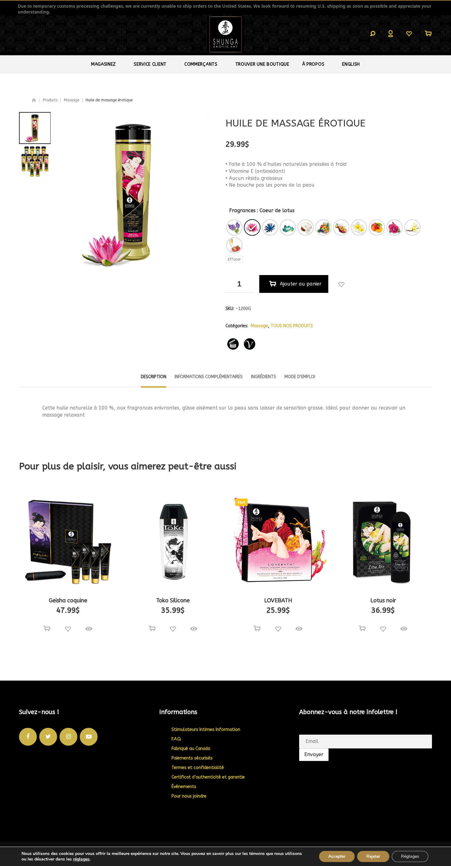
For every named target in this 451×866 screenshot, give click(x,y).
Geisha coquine (68, 600)
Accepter (336, 856)
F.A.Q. (176, 739)
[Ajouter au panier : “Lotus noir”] (362, 629)
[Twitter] (48, 737)
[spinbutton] (239, 284)
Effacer (234, 259)
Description (153, 376)
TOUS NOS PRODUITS (292, 325)
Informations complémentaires (209, 376)
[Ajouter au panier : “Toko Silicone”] (152, 629)
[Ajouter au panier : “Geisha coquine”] (47, 629)
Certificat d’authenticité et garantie (208, 777)
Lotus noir (383, 600)
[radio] (234, 227)
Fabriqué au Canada (191, 748)
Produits (50, 100)
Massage (71, 100)
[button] (248, 279)
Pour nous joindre (189, 796)
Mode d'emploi (299, 376)
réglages (81, 859)
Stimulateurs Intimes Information (206, 729)
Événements (184, 786)
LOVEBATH (278, 600)
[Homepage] (34, 100)
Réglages (410, 856)
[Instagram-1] (68, 737)
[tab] (153, 380)
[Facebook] (28, 737)
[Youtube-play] (89, 737)
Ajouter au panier (301, 284)
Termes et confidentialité (198, 767)
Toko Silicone (173, 600)
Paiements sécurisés (192, 758)
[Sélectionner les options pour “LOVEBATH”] (257, 629)
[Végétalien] (249, 344)
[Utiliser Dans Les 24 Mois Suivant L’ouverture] (233, 344)
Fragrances (242, 210)
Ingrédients (263, 376)
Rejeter (373, 856)
